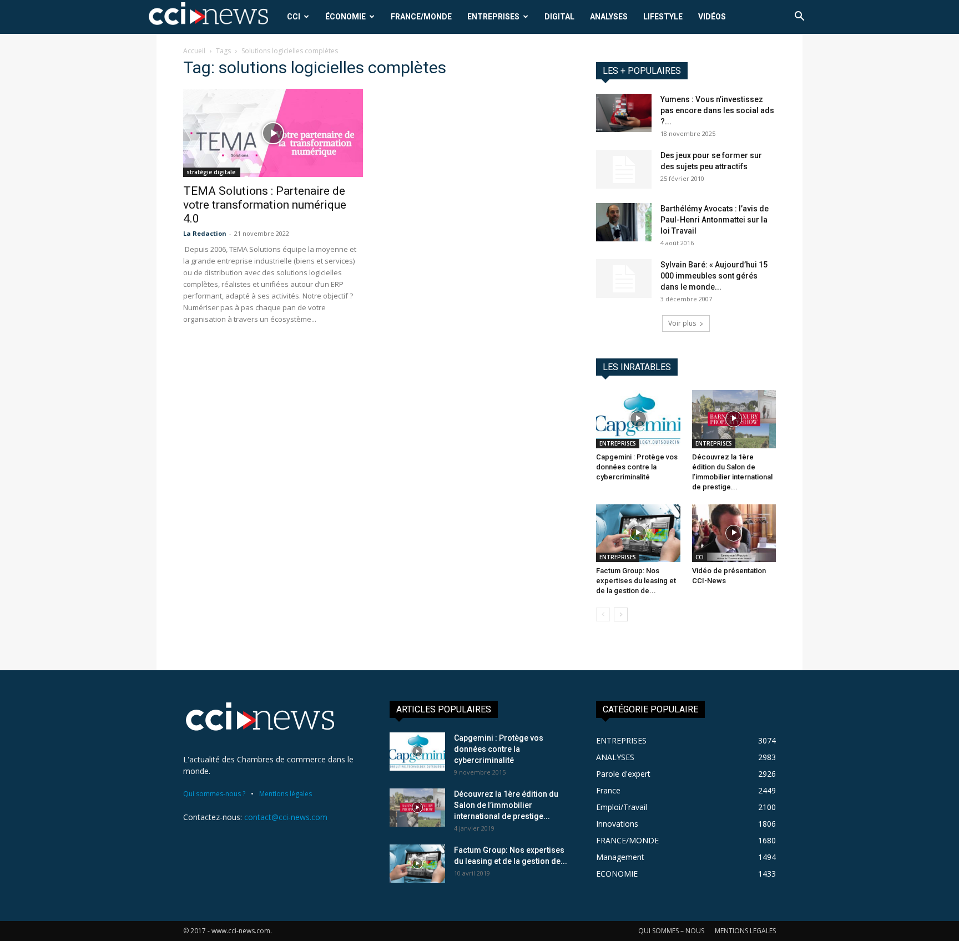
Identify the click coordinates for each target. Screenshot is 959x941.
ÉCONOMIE (345, 16)
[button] (799, 17)
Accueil (194, 50)
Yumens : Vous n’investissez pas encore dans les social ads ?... (717, 110)
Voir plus (682, 323)
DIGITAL (559, 16)
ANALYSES (609, 16)
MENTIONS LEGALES (745, 930)
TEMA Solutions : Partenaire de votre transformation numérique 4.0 (264, 204)
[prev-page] (603, 614)
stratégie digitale (211, 172)
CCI (293, 16)
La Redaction (204, 233)
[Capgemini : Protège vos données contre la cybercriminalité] (638, 419)
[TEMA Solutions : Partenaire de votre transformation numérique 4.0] (273, 133)
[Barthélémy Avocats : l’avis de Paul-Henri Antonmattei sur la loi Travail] (624, 222)
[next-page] (621, 614)
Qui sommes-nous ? (214, 793)
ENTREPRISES (493, 16)
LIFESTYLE (663, 16)
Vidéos (712, 16)
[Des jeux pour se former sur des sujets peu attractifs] (624, 169)
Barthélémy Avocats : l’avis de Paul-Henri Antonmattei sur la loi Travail (714, 219)
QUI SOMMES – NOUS (671, 930)
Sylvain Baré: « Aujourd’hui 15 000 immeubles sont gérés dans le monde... (714, 275)
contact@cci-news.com (285, 817)
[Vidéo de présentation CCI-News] (734, 533)
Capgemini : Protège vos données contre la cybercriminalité (637, 467)
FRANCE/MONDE (421, 16)
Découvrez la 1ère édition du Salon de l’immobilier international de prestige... (506, 805)
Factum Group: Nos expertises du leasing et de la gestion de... (636, 580)
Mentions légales (285, 793)
